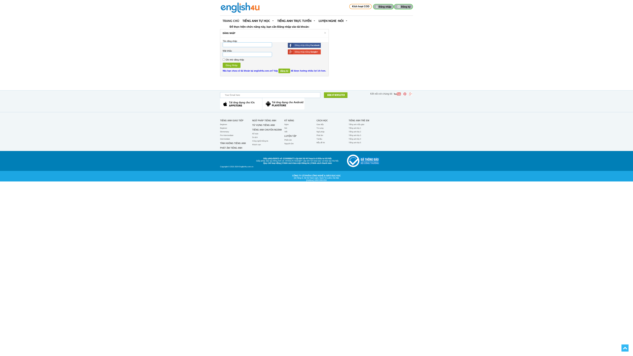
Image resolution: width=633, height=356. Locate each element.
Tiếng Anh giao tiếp (231, 120)
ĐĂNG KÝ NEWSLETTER (336, 95)
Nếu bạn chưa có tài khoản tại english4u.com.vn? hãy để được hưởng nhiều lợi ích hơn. (274, 71)
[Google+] (410, 93)
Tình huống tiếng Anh (233, 143)
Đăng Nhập (232, 65)
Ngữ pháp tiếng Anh (264, 120)
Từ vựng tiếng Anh (263, 125)
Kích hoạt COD (360, 6)
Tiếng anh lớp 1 (355, 128)
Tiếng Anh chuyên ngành (267, 130)
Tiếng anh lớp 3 (355, 135)
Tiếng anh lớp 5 (355, 143)
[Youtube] (397, 93)
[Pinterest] (405, 93)
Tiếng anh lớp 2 (355, 132)
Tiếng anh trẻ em (359, 120)
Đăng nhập (385, 6)
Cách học (322, 120)
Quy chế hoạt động (272, 163)
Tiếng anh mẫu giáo (356, 124)
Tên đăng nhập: (230, 41)
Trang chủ (231, 21)
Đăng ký (405, 6)
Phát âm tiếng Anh (231, 148)
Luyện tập (290, 136)
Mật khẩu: (227, 51)
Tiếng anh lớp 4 (355, 139)
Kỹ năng (289, 120)
